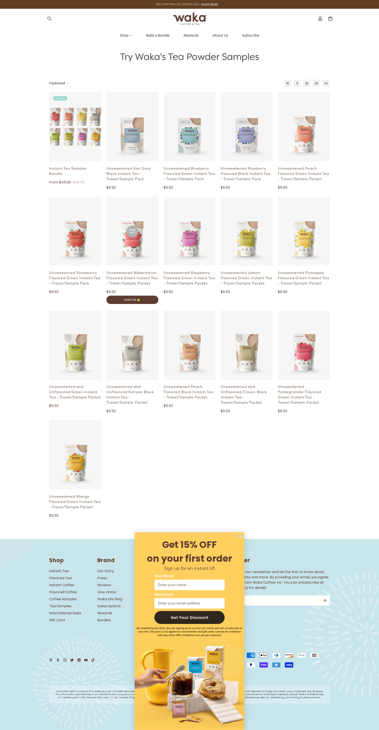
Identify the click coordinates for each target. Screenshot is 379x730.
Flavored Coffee (63, 592)
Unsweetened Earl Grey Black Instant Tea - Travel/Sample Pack (128, 174)
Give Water (107, 592)
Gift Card (57, 620)
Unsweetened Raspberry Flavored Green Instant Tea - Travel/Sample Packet (189, 278)
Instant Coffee (61, 585)
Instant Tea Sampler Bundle (68, 171)
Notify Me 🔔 (132, 300)
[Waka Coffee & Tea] (189, 18)
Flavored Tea (60, 578)
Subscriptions (109, 606)
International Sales (65, 613)
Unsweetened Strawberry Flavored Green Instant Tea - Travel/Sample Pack (74, 278)
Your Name (164, 576)
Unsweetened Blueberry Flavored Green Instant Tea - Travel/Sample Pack (189, 174)
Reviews (104, 585)
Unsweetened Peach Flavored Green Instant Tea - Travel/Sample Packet (303, 174)
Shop (124, 35)
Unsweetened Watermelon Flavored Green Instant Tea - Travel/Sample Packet (132, 278)
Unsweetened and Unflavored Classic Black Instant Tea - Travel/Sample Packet (244, 395)
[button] (189, 617)
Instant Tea (59, 571)
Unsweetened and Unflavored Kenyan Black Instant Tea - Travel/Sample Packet (130, 395)
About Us (220, 35)
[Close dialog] (240, 536)
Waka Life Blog (109, 599)
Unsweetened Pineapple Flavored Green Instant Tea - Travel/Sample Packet (303, 278)
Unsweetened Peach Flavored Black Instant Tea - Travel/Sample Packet (188, 392)
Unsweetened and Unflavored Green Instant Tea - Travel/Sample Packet (75, 392)
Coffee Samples (63, 599)
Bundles (104, 620)
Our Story (105, 571)
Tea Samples (60, 606)
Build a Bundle (158, 35)
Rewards (191, 35)
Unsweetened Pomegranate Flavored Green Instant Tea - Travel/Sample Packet (299, 395)
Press (102, 578)
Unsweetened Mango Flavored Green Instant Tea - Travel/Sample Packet (74, 502)
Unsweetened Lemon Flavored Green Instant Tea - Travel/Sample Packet (246, 278)
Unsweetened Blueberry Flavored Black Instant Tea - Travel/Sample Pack (245, 174)
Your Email (163, 595)
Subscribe (250, 35)
